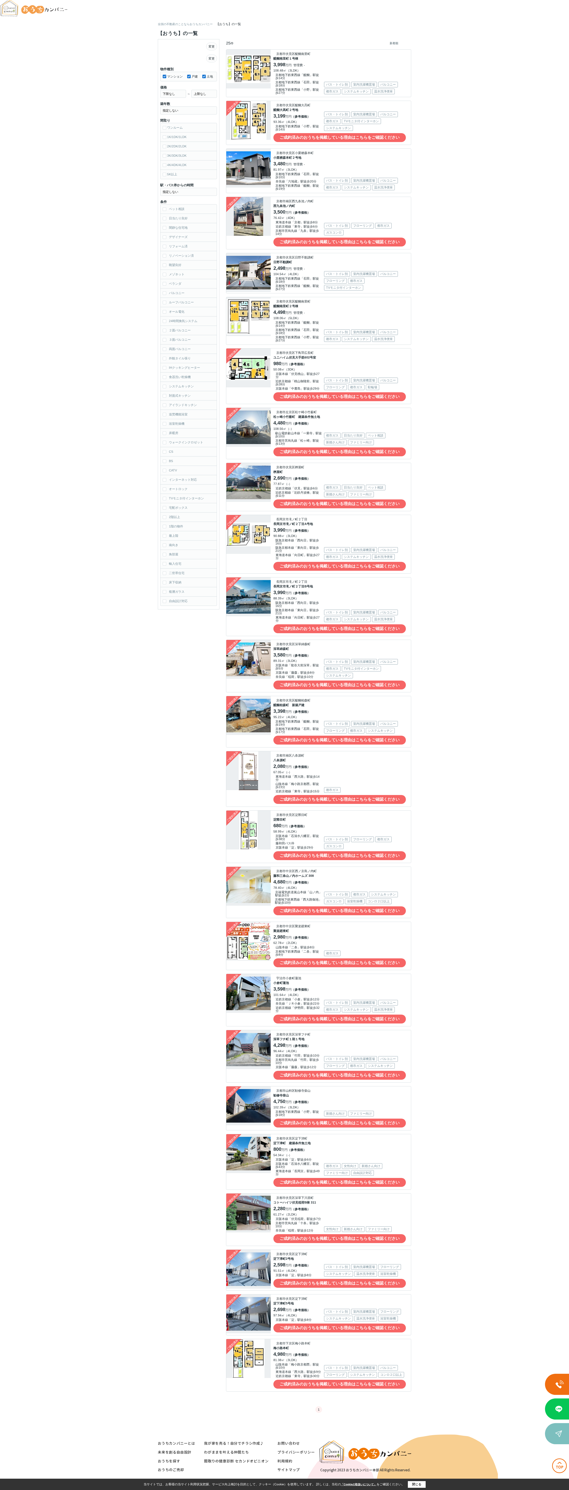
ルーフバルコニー (181, 302)
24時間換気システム (183, 321)
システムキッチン (181, 386)
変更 (211, 46)
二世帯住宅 (176, 573)
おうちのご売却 (171, 1469)
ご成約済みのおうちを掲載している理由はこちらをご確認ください (340, 137)
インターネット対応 (183, 479)
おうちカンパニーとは (176, 1443)
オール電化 (176, 311)
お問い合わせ (288, 1443)
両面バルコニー (180, 349)
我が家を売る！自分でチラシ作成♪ (234, 1443)
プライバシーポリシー (296, 1452)
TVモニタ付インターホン (186, 498)
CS (171, 451)
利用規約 (284, 1461)
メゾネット (176, 274)
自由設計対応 (178, 601)
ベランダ (175, 283)
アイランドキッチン (183, 405)
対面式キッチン (180, 395)
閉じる (416, 1484)
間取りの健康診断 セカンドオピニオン (236, 1461)
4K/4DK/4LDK (176, 165)
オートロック (178, 489)
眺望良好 (175, 265)
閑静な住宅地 (178, 227)
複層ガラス (176, 591)
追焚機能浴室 (178, 414)
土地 (210, 76)
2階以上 (174, 517)
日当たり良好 (178, 218)
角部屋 (173, 554)
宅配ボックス (178, 507)
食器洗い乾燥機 (180, 377)
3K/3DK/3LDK (176, 155)
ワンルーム (175, 127)
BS (171, 461)
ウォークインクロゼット (186, 442)
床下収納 (175, 582)
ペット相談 (176, 209)
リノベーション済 (181, 255)
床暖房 (173, 433)
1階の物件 (176, 526)
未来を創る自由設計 (174, 1452)
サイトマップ (288, 1469)
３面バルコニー (180, 339)
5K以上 (172, 174)
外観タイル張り (180, 358)
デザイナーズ (178, 237)
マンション (175, 76)
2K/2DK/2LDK (176, 146)
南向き (173, 545)
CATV (173, 470)
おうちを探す (169, 1461)
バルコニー (176, 293)
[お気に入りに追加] (265, 83)
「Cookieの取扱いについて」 (359, 1484)
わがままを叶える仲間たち (226, 1452)
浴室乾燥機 (176, 423)
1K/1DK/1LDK (176, 137)
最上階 (173, 535)
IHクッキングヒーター (184, 367)
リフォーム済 (178, 246)
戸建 (195, 76)
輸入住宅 (175, 563)
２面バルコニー (180, 330)
